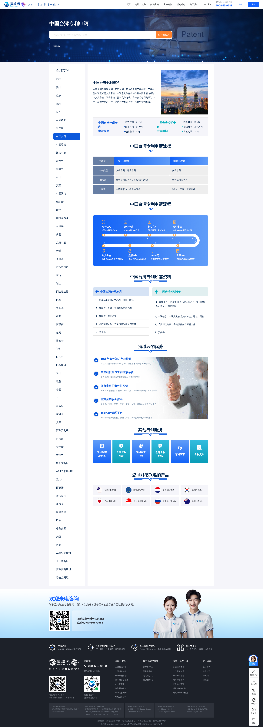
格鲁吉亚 (61, 528)
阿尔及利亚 (62, 430)
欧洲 (58, 95)
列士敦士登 (62, 291)
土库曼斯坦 (62, 561)
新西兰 (60, 160)
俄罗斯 (60, 201)
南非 (58, 316)
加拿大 (60, 169)
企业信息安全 (121, 692)
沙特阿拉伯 (62, 267)
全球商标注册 (121, 667)
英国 (58, 185)
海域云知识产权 (113, 720)
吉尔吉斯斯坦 (63, 569)
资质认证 (206, 671)
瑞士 (58, 283)
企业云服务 (120, 684)
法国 (58, 373)
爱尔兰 (60, 455)
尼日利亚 (61, 242)
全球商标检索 (178, 671)
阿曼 (58, 544)
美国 (58, 87)
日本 (58, 111)
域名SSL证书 (120, 697)
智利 (58, 348)
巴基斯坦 (61, 365)
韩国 (58, 79)
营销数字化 (148, 680)
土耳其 (60, 307)
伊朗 (58, 234)
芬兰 (58, 397)
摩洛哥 (60, 414)
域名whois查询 (179, 688)
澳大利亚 (61, 152)
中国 (58, 177)
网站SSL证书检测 (180, 692)
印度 (58, 209)
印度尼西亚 (62, 218)
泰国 (58, 389)
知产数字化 (148, 667)
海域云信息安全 (144, 720)
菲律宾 (60, 226)
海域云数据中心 (128, 720)
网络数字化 (148, 675)
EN (209, 4)
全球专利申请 (121, 675)
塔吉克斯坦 (62, 577)
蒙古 (58, 275)
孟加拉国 (61, 495)
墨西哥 (60, 340)
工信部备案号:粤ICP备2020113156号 (146, 724)
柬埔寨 (60, 258)
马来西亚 (61, 120)
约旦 (58, 536)
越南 (58, 332)
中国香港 (61, 144)
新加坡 (60, 128)
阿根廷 (60, 438)
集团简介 (206, 667)
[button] (254, 673)
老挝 (58, 250)
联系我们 (206, 680)
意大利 (60, 479)
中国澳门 (61, 193)
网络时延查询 (178, 680)
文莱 (58, 422)
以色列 (60, 356)
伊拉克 (60, 504)
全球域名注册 (121, 671)
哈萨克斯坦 (62, 463)
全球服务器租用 (121, 680)
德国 (58, 103)
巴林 (58, 520)
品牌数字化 (148, 671)
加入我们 (206, 675)
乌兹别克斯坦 (63, 553)
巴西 (58, 299)
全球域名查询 (178, 667)
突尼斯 (60, 446)
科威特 (60, 406)
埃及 (58, 381)
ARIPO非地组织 (64, 471)
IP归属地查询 (178, 684)
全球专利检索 (178, 675)
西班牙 (60, 487)
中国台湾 (61, 136)
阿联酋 (60, 324)
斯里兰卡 (61, 512)
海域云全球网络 (160, 720)
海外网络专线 (121, 688)
